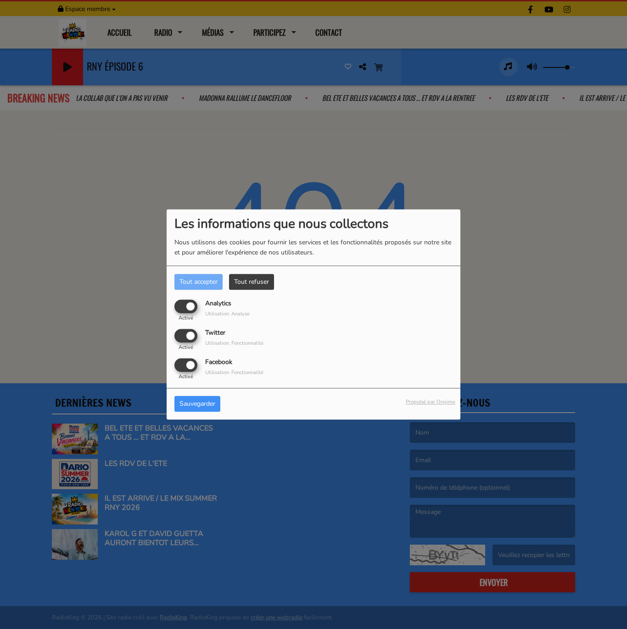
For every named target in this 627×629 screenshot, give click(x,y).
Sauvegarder (197, 404)
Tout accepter (198, 281)
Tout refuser (251, 281)
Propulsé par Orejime (430, 402)
